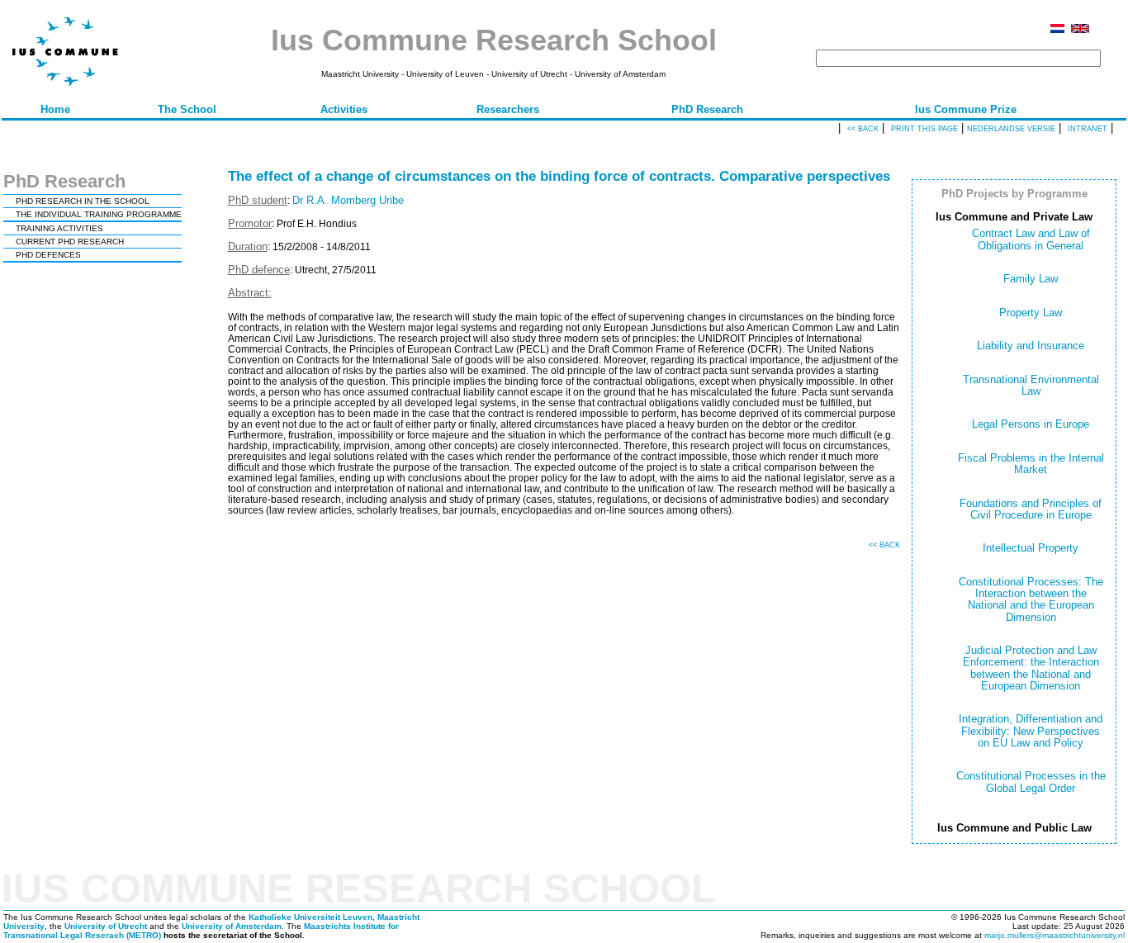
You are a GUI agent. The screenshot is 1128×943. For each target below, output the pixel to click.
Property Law (1030, 312)
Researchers (507, 109)
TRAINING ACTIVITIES (59, 228)
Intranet (1087, 129)
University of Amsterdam (232, 926)
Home (55, 109)
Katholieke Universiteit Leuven (310, 917)
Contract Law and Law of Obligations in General (1031, 239)
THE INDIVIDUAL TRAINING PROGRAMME (99, 214)
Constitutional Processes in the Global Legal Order (1031, 782)
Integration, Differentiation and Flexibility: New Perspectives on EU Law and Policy (1030, 731)
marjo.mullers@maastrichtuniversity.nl (1054, 935)
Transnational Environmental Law (1031, 385)
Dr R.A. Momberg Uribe (348, 200)
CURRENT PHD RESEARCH (70, 241)
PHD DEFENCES (48, 254)
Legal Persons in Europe (1030, 424)
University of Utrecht (105, 926)
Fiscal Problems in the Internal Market (1031, 464)
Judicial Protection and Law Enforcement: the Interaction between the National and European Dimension (1031, 668)
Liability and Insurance (1030, 345)
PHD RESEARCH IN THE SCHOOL (82, 201)
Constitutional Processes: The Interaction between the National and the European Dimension (1031, 599)
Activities (343, 109)
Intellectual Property (1030, 548)
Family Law (1030, 278)
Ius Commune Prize (966, 109)
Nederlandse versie (1011, 129)
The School (187, 109)
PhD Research (707, 109)
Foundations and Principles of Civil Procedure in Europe (1031, 509)
